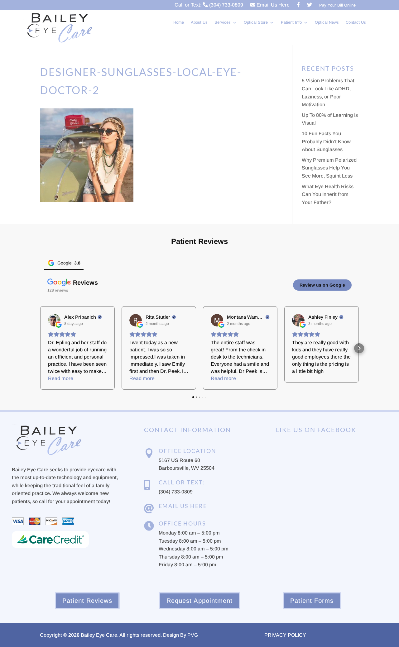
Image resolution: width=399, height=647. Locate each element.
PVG (192, 635)
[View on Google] (54, 320)
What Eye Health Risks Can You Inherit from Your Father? (327, 194)
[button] (40, 348)
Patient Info (291, 22)
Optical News (327, 22)
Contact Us (356, 22)
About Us (199, 22)
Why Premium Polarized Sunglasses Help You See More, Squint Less (329, 167)
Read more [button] (60, 378)
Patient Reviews (87, 600)
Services (222, 22)
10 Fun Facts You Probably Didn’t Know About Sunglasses (326, 141)
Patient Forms (312, 600)
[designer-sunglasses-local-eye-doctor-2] (86, 200)
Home (178, 22)
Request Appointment (199, 600)
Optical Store (256, 22)
